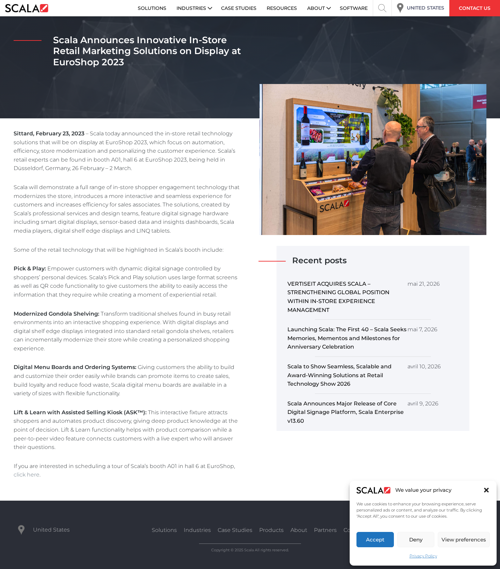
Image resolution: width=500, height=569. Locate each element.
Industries (197, 530)
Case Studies (235, 530)
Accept (375, 539)
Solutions (164, 530)
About (298, 530)
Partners (325, 530)
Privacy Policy (423, 555)
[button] (486, 490)
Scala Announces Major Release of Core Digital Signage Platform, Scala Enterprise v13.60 (345, 412)
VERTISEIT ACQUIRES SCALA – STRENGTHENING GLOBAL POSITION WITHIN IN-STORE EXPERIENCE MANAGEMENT (338, 297)
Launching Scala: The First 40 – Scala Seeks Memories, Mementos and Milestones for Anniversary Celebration (346, 338)
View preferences (463, 539)
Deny (415, 539)
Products (271, 530)
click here (26, 474)
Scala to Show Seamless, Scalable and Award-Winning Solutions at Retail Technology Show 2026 (339, 375)
